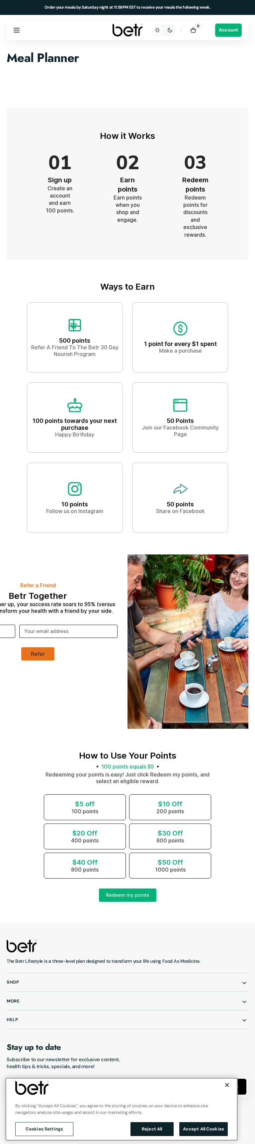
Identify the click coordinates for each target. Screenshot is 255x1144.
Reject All (152, 1129)
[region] (121, 1109)
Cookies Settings (44, 1129)
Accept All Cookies (203, 1129)
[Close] (227, 1085)
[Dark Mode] (163, 30)
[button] (16, 30)
